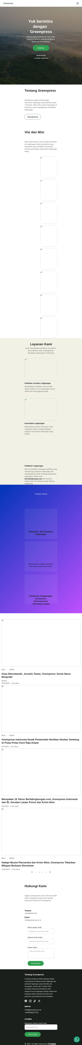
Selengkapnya (32, 117)
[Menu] (77, 3)
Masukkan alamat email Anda (36, 1023)
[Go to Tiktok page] (35, 1001)
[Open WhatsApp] (77, 1039)
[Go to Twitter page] (39, 1001)
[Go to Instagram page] (30, 1001)
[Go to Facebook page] (26, 1001)
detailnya (41, 48)
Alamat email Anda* (35, 937)
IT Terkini (52, 1044)
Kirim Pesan (35, 963)
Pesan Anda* (32, 947)
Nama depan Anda (35, 927)
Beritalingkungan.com (33, 479)
